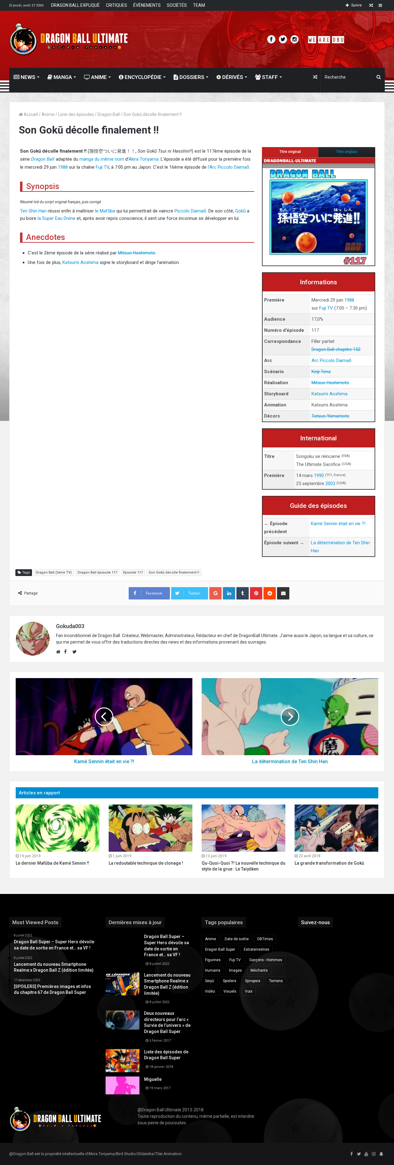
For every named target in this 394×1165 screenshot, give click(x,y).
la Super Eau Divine (56, 218)
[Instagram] (373, 1154)
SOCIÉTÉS (177, 5)
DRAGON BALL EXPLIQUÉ (75, 5)
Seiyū (209, 981)
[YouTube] (366, 1154)
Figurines (213, 960)
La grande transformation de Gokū (329, 863)
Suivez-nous (315, 922)
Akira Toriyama (143, 159)
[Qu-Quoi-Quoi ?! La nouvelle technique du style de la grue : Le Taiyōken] (243, 828)
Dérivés (232, 77)
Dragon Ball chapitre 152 (336, 349)
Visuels (229, 991)
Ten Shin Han (33, 211)
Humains (212, 970)
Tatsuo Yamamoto (330, 416)
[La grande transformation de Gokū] (336, 828)
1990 (319, 475)
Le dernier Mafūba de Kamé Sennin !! (52, 863)
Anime (98, 77)
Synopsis (252, 981)
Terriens (276, 981)
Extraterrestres (256, 949)
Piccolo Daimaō (190, 211)
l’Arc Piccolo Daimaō (228, 167)
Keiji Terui (321, 371)
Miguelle (153, 1079)
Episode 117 (133, 572)
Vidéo (210, 991)
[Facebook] (351, 1154)
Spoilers (229, 981)
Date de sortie (237, 939)
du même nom (109, 159)
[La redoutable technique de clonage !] (150, 828)
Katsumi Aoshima (330, 394)
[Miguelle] (122, 1085)
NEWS (27, 77)
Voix (248, 991)
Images (235, 970)
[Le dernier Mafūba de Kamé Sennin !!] (57, 828)
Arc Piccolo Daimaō (332, 360)
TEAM (199, 5)
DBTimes (265, 939)
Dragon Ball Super (220, 949)
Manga (62, 77)
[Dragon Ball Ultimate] (68, 39)
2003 (330, 483)
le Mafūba (105, 211)
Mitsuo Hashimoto (330, 382)
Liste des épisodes (76, 114)
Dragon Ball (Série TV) (54, 572)
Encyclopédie (142, 77)
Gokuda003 (70, 626)
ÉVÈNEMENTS (147, 5)
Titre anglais (346, 152)
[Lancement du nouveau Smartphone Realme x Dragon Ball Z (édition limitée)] (122, 983)
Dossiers (191, 77)
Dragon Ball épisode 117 (97, 572)
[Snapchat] (381, 1154)
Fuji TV (326, 308)
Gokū (240, 211)
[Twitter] (359, 1154)
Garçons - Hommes (265, 960)
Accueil (30, 114)
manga (86, 159)
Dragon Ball (109, 114)
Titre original (290, 152)
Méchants (259, 970)
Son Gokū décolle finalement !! (174, 572)
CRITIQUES (116, 5)
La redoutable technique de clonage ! (146, 863)
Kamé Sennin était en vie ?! (338, 523)
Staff (269, 77)
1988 (349, 300)
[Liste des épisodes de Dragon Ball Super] (122, 1060)
